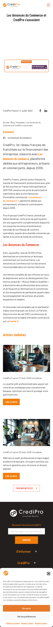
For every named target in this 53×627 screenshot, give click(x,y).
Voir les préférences (26, 616)
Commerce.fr (11, 200)
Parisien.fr (14, 321)
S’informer (23, 551)
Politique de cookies (13, 623)
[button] (48, 573)
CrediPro (24, 563)
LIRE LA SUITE (11, 401)
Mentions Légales (27, 623)
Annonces (37, 197)
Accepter (26, 608)
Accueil (6, 122)
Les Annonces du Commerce (20, 137)
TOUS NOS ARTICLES (24, 488)
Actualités (20, 122)
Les (30, 197)
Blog (13, 122)
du (4, 200)
